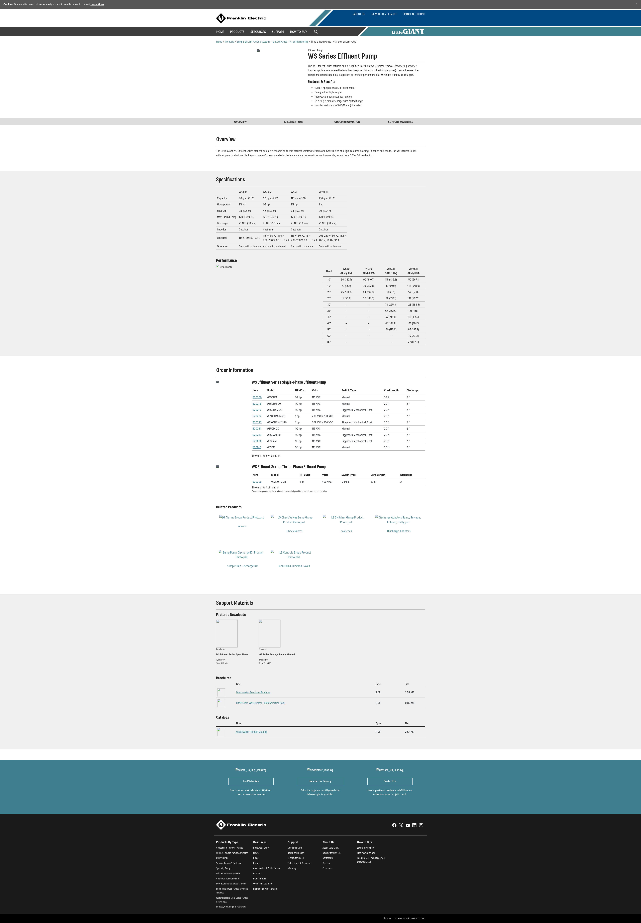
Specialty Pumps (223, 868)
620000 (257, 441)
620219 (257, 410)
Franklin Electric (414, 14)
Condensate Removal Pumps (229, 847)
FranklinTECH (259, 878)
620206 (257, 482)
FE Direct (257, 873)
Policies (387, 918)
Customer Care (295, 847)
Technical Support (296, 853)
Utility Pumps (222, 858)
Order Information (347, 122)
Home (220, 31)
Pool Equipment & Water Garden (231, 883)
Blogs (255, 858)
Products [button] (237, 31)
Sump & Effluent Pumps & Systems (253, 41)
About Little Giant (331, 847)
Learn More (97, 4)
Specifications (293, 122)
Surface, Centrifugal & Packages (231, 906)
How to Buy (298, 31)
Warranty (292, 868)
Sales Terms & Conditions (299, 863)
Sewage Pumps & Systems (228, 863)
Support (278, 31)
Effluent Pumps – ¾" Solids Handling (290, 41)
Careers (326, 863)
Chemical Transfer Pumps (228, 878)
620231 (257, 428)
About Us (359, 14)
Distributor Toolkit (296, 858)
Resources (258, 31)
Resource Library (261, 847)
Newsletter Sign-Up (384, 14)
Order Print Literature (262, 883)
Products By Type (227, 842)
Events (256, 863)
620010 (257, 447)
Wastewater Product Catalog (251, 732)
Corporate (327, 868)
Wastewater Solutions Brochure (253, 692)
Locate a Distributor (366, 847)
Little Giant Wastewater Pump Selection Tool (260, 703)
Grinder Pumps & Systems (228, 873)
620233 (257, 435)
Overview (240, 122)
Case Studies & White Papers (266, 868)
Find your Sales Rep (366, 853)
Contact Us (328, 858)
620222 (257, 416)
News (256, 853)
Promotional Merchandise (265, 888)
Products (229, 41)
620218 (257, 404)
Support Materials (400, 122)
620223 (257, 422)
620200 (257, 397)
